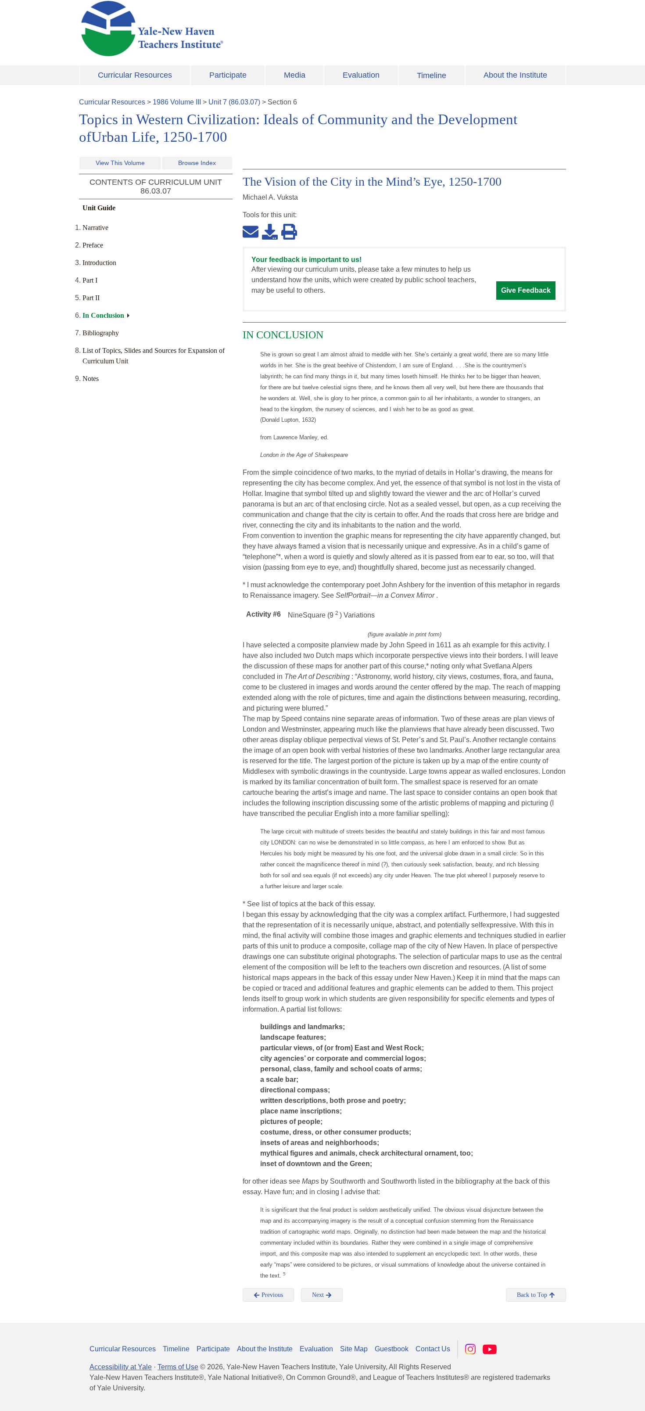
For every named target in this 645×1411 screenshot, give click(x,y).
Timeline (431, 75)
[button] (594, 1395)
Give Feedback (526, 290)
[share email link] (250, 231)
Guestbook (391, 1349)
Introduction (99, 262)
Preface (92, 245)
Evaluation (361, 75)
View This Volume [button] (120, 162)
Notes (90, 378)
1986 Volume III (177, 102)
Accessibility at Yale (121, 1367)
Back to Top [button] (533, 1295)
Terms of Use (178, 1367)
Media (294, 75)
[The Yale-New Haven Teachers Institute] (239, 28)
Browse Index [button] (197, 162)
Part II (91, 298)
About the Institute (515, 75)
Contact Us (433, 1349)
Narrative (95, 227)
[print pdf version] (289, 231)
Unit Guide (98, 208)
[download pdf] (270, 231)
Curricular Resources (135, 75)
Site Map (354, 1349)
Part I (89, 280)
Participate (228, 75)
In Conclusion (103, 315)
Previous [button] (271, 1295)
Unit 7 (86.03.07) (234, 102)
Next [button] (319, 1295)
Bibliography (100, 333)
